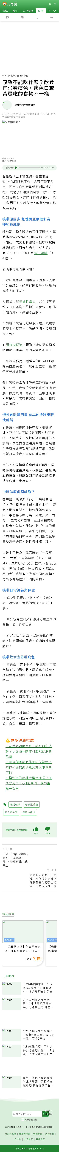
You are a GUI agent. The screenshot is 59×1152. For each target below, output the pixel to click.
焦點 (5, 10)
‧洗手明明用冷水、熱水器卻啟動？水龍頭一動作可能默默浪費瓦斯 (29, 751)
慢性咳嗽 (41, 253)
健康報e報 (31, 1119)
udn (4, 75)
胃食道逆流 (14, 344)
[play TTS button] (16, 167)
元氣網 (11, 75)
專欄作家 (40, 1139)
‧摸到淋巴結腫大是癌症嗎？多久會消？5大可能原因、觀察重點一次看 (29, 783)
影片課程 (9, 939)
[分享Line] (22, 17)
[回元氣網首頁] (12, 4)
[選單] (55, 4)
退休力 (17, 1139)
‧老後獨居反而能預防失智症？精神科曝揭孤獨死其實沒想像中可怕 (29, 767)
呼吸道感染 (11, 223)
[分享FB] (7, 17)
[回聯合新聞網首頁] (4, 4)
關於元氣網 (10, 1134)
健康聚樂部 (24, 1134)
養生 (15, 10)
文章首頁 (28, 1139)
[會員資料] (50, 4)
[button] (54, 10)
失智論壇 (28, 10)
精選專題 (37, 1134)
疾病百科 (49, 1134)
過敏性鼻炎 (27, 301)
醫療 (40, 10)
